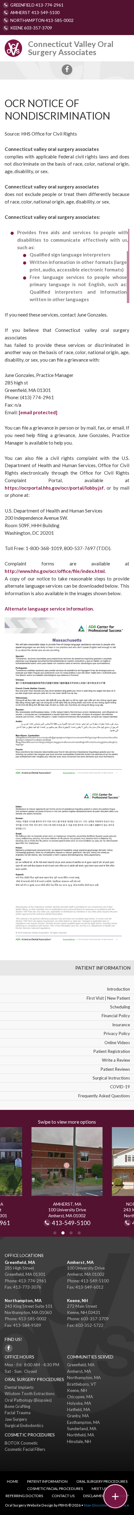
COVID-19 (120, 1086)
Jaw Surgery (16, 1419)
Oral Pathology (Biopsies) (28, 1400)
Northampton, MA (23, 1300)
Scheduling (120, 1006)
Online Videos (117, 1042)
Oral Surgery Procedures (101, 1481)
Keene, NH (77, 1300)
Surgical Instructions (111, 1077)
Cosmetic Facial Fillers (25, 1449)
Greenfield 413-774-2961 (37, 5)
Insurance (121, 1024)
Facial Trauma (18, 1412)
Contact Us (63, 1495)
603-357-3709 (95, 1318)
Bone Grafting (17, 1406)
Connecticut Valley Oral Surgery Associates (70, 47)
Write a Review (116, 1060)
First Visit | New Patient (108, 998)
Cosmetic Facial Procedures (55, 1488)
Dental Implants (19, 1387)
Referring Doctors (24, 1495)
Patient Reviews (115, 1069)
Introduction (118, 989)
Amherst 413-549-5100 (35, 12)
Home (12, 1481)
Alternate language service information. (49, 608)
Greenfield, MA (20, 1262)
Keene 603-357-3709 (31, 27)
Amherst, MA (80, 1262)
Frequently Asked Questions (104, 1095)
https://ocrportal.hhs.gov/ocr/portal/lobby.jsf (54, 488)
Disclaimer (93, 1495)
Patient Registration (111, 1051)
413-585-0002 (32, 1318)
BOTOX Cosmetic (21, 1442)
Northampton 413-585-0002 (42, 20)
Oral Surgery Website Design (29, 1505)
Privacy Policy (116, 1033)
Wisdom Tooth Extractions (30, 1393)
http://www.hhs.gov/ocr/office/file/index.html (55, 571)
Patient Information (103, 968)
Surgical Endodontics (24, 1425)
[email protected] (38, 412)
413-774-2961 (32, 1280)
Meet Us (99, 1488)
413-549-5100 (71, 1223)
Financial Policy (116, 1015)
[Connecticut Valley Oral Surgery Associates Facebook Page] (67, 69)
